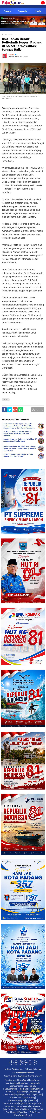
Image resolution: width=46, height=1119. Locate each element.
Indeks (38, 11)
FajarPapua (35, 1112)
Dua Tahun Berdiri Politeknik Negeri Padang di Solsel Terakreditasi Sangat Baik (22, 44)
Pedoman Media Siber (33, 1069)
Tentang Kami (17, 1069)
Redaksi (8, 1069)
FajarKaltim (8, 1109)
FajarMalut (23, 1112)
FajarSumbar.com (32, 1076)
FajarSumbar (11, 1080)
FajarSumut (34, 1080)
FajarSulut (37, 1094)
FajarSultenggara (16, 1100)
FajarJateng (33, 1091)
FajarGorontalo (10, 1103)
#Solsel (5, 399)
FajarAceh (23, 1080)
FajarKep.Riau (11, 1083)
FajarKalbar (10, 1106)
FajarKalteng (23, 1106)
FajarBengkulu (29, 1086)
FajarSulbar (15, 1097)
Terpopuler (23, 11)
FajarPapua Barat (22, 1115)
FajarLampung (10, 1089)
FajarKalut (37, 1103)
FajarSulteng (29, 1097)
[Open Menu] (43, 3)
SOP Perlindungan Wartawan (23, 1073)
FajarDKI (10, 1091)
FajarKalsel (35, 1106)
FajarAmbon (25, 1103)
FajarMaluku (11, 1112)
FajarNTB (19, 1109)
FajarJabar (21, 1091)
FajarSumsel (15, 1086)
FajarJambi (35, 1083)
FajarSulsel (31, 1100)
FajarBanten (36, 1089)
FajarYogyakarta (22, 1094)
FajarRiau (23, 1083)
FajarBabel (24, 1089)
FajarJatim (8, 1094)
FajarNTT (29, 1109)
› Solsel (9, 34)
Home (4, 34)
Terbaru (7, 11)
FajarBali (39, 1109)
